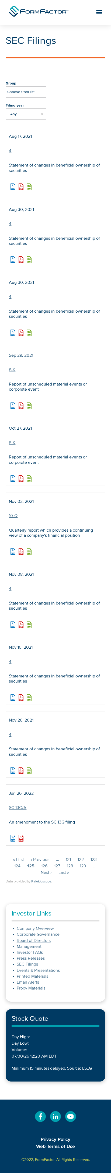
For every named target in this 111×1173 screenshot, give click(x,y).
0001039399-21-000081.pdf (21, 479)
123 (94, 860)
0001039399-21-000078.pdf (21, 406)
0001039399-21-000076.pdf (21, 333)
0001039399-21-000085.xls (29, 551)
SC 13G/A (17, 808)
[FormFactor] (39, 12)
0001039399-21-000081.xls (29, 479)
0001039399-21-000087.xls (29, 625)
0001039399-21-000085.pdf (21, 551)
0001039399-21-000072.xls (29, 187)
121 (68, 860)
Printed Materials (32, 976)
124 (17, 866)
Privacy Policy (55, 1139)
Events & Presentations (38, 971)
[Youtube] (70, 1122)
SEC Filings (27, 964)
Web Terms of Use (55, 1146)
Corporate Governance (38, 934)
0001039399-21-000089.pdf (21, 698)
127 (57, 866)
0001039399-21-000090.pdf (21, 770)
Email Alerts (28, 982)
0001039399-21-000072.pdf (21, 187)
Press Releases (31, 958)
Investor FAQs (30, 953)
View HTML (13, 187)
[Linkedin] (55, 1122)
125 (30, 866)
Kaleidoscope (41, 881)
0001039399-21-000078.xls (29, 406)
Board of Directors (34, 941)
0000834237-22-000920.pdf (21, 838)
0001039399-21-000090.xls (29, 770)
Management (29, 947)
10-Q (13, 516)
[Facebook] (40, 1122)
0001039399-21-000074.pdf (21, 260)
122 (81, 860)
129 (83, 866)
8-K (12, 370)
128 (70, 866)
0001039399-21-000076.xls (29, 333)
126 (44, 866)
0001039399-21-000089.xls (29, 698)
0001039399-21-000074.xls (29, 260)
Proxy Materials (31, 988)
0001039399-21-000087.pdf (21, 625)
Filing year (15, 105)
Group (11, 83)
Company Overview (35, 929)
